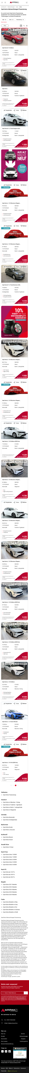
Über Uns (3, 1033)
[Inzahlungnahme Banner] (14, 165)
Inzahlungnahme (24, 1041)
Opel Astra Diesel (8, 839)
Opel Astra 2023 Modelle (10, 889)
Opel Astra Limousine (9, 829)
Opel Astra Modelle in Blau (10, 902)
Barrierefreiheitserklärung (7, 1043)
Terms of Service (14, 1062)
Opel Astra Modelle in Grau (10, 904)
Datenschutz (17, 1068)
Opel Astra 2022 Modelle (10, 887)
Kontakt (3, 1036)
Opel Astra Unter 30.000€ (10, 864)
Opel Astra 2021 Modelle (10, 884)
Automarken (4, 1038)
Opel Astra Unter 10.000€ (10, 854)
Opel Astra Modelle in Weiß (10, 912)
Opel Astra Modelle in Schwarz (11, 909)
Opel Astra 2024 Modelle (10, 892)
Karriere (23, 1033)
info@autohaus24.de (12, 1023)
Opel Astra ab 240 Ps (9, 874)
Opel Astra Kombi (8, 827)
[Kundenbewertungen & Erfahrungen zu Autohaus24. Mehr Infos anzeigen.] (20, 1052)
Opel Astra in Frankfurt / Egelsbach (12, 805)
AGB (7, 1068)
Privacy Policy (4, 1062)
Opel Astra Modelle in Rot (10, 907)
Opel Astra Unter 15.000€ (10, 857)
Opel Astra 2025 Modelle (10, 894)
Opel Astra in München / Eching (11, 802)
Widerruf (11, 1068)
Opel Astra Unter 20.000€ (10, 859)
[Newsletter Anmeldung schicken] (26, 992)
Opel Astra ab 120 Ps (9, 872)
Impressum (23, 1068)
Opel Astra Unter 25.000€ (10, 862)
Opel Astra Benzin (8, 837)
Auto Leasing (4, 1041)
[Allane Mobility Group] (12, 1071)
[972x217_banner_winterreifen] (14, 322)
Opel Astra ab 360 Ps (9, 877)
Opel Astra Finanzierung (9, 795)
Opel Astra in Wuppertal (9, 810)
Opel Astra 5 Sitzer (8, 847)
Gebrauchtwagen (24, 1036)
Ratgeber (23, 1038)
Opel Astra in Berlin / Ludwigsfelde (12, 807)
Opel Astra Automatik (9, 817)
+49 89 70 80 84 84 (10, 1020)
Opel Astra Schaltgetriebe (10, 819)
